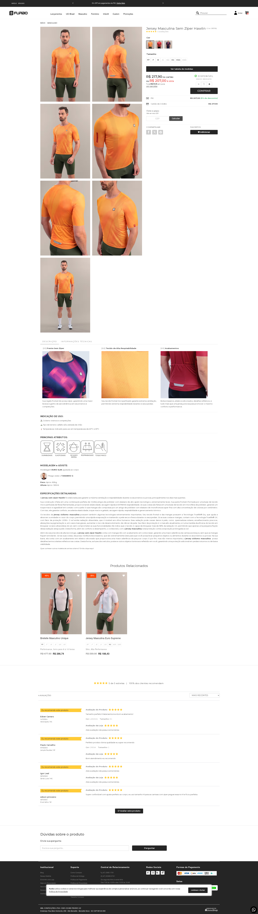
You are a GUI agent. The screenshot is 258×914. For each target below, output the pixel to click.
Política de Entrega (77, 876)
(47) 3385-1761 (108, 872)
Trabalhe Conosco (77, 897)
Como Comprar (76, 872)
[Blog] (157, 873)
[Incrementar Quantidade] (209, 84)
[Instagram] (153, 874)
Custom (116, 14)
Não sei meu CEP (152, 113)
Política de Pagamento (79, 879)
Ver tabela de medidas (182, 69)
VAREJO (14, 3)
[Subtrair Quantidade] (198, 84)
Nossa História (45, 876)
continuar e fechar (198, 890)
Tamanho (151, 54)
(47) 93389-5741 (108, 876)
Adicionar (205, 132)
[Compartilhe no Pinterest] (160, 132)
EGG (184, 60)
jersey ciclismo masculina (66, 514)
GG (167, 60)
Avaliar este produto (130, 811)
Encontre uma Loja (47, 879)
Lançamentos (56, 14)
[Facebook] (148, 873)
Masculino (82, 14)
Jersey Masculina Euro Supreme (103, 638)
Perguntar (149, 848)
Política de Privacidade (58, 892)
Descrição (49, 341)
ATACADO (21, 3)
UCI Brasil (70, 14)
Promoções (128, 14)
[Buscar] (197, 13)
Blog (42, 872)
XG (172, 60)
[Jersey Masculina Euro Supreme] (106, 603)
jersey (45, 498)
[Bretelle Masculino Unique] (61, 603)
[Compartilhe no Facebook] (148, 132)
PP (148, 60)
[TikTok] (162, 874)
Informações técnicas (76, 341)
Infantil (106, 14)
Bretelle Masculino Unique (54, 638)
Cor (148, 37)
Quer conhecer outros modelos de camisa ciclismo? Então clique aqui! (67, 548)
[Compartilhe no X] (154, 132)
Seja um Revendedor (48, 883)
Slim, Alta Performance (96, 649)
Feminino (95, 14)
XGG (178, 60)
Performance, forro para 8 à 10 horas (57, 649)
